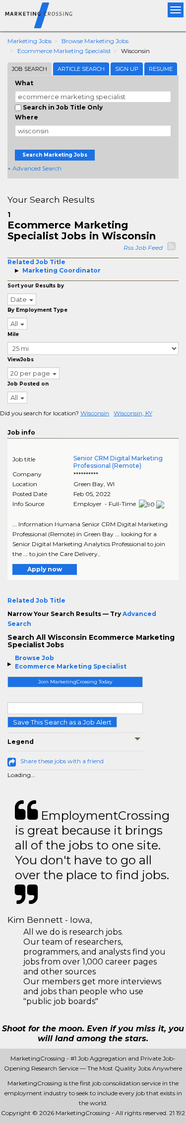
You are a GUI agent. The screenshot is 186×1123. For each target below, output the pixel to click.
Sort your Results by (35, 285)
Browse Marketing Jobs (95, 41)
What (24, 83)
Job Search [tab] (29, 68)
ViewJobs (20, 359)
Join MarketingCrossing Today (75, 681)
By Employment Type (37, 310)
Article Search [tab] (81, 68)
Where (26, 117)
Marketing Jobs (29, 41)
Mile (13, 334)
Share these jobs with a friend (62, 761)
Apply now (44, 569)
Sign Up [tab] (126, 68)
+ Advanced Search (34, 168)
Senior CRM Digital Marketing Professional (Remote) (118, 461)
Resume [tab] (161, 68)
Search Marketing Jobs (54, 155)
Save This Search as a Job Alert (62, 722)
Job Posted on (28, 384)
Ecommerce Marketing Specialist (64, 51)
